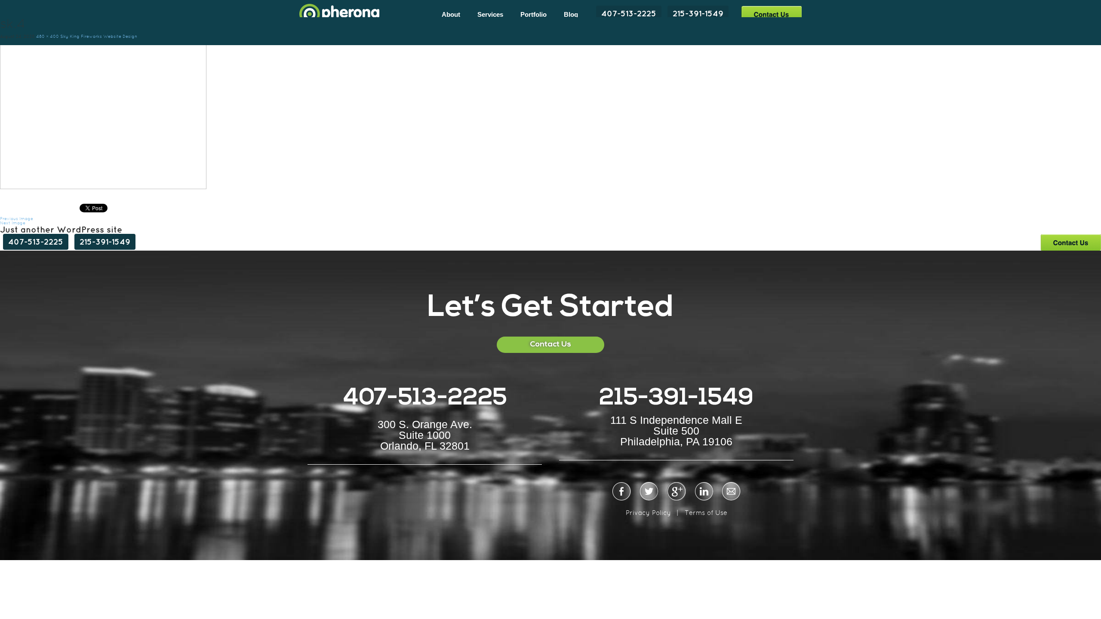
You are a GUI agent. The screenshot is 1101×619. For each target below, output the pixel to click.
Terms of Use (706, 512)
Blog (571, 14)
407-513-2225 (628, 13)
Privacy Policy (648, 512)
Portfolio (533, 14)
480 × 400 (47, 36)
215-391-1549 (698, 13)
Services (490, 14)
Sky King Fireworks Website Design (98, 36)
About (451, 14)
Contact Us (771, 14)
